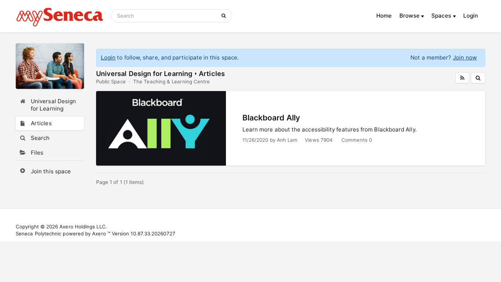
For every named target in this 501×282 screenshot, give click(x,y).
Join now (465, 57)
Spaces (442, 15)
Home (384, 15)
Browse (410, 15)
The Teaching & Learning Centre (171, 81)
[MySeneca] (59, 16)
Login (470, 15)
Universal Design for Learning (144, 73)
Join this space (51, 171)
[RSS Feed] (462, 77)
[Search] (225, 16)
